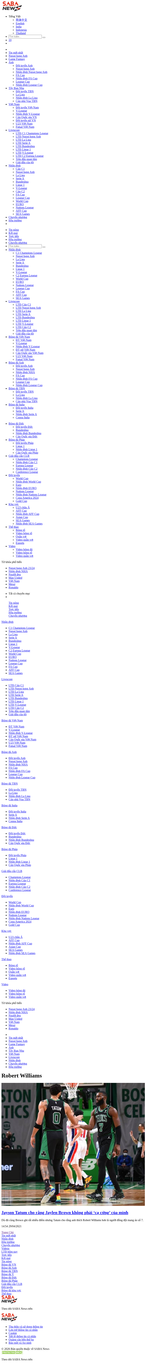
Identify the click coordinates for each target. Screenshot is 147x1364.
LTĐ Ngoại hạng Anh (28, 136)
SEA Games (23, 214)
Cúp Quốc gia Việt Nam (29, 352)
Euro (18, 484)
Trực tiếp (14, 236)
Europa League (24, 465)
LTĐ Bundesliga (25, 146)
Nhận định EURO (26, 488)
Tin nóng (14, 229)
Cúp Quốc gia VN (26, 117)
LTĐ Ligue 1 (23, 149)
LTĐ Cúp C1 (23, 304)
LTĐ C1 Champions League (32, 133)
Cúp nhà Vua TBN (26, 101)
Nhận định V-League (28, 113)
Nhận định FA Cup (26, 78)
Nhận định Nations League (31, 494)
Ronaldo (13, 587)
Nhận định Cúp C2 (26, 468)
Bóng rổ (20, 530)
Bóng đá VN (8, 1264)
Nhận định (15, 165)
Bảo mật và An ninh (20, 1342)
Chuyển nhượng (18, 217)
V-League (21, 110)
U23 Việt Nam (24, 123)
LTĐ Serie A (23, 143)
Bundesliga (22, 181)
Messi (12, 584)
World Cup (22, 201)
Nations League (25, 207)
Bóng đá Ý (7, 1274)
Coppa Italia (23, 417)
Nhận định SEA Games (29, 523)
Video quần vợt (24, 539)
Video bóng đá (24, 549)
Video (12, 546)
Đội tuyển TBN (25, 91)
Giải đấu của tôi (25, 162)
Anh (11, 62)
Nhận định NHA (25, 372)
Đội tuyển (14, 475)
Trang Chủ (7, 1232)
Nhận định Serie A (26, 414)
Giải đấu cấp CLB (19, 455)
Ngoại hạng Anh (18, 55)
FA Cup (20, 75)
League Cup (23, 81)
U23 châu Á (23, 507)
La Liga (20, 94)
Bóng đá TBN (17, 388)
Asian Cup (22, 517)
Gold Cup (21, 501)
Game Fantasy (17, 59)
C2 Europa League (26, 275)
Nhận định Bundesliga (28, 433)
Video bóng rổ (24, 533)
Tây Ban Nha (16, 88)
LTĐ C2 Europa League (30, 155)
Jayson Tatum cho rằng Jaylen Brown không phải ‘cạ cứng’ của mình (64, 1212)
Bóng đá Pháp (17, 439)
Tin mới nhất (16, 52)
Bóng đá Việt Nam (19, 336)
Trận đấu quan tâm (26, 159)
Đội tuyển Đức (24, 426)
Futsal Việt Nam (25, 126)
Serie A (20, 178)
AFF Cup (21, 210)
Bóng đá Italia (17, 404)
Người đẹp (15, 574)
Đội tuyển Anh (24, 65)
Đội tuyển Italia (24, 407)
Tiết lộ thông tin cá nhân (22, 1336)
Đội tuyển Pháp (25, 442)
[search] (43, 37)
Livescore (14, 130)
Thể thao (14, 526)
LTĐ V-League (24, 152)
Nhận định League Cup (29, 84)
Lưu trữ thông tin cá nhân (23, 1329)
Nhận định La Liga (26, 97)
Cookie (13, 1333)
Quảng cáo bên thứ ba (21, 1339)
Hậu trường (15, 220)
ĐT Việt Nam (23, 340)
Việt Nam (14, 104)
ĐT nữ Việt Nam (25, 349)
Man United (15, 577)
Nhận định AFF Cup (27, 513)
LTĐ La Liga (23, 139)
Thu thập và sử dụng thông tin (26, 1326)
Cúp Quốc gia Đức (26, 436)
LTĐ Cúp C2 (23, 327)
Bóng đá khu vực (11, 1290)
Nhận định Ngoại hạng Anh (31, 72)
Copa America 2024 (27, 497)
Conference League (27, 471)
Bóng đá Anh (16, 362)
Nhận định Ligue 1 (26, 449)
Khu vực (14, 504)
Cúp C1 (20, 168)
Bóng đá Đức (16, 423)
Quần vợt (21, 536)
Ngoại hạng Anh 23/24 (22, 568)
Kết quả (13, 233)
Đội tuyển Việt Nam (27, 107)
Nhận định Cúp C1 (26, 462)
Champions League (27, 459)
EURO (20, 204)
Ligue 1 (20, 184)
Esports (20, 542)
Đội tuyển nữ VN (26, 120)
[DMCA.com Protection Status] (12, 1353)
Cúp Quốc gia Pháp (27, 452)
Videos (5, 1248)
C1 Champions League (29, 252)
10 (10, 40)
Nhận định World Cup (28, 481)
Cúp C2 (20, 191)
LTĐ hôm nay (9, 1251)
